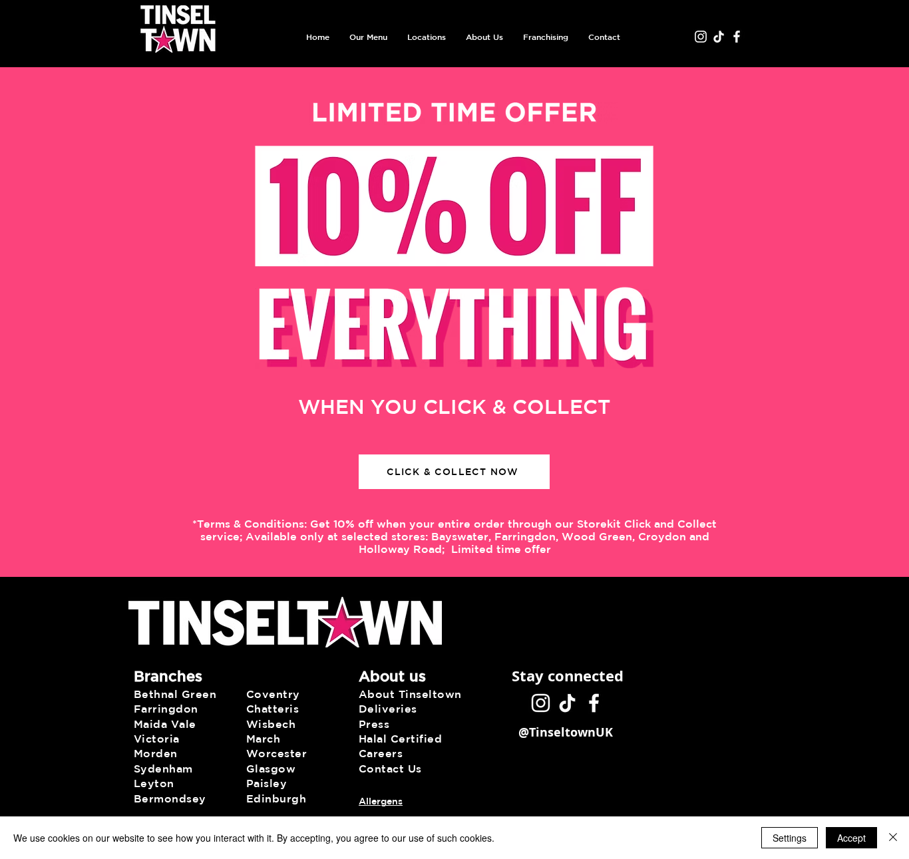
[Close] (893, 837)
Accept (851, 837)
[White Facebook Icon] (737, 37)
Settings (790, 837)
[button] (368, 36)
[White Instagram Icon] (701, 37)
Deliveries (388, 709)
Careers (381, 753)
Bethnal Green (175, 694)
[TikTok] (719, 37)
